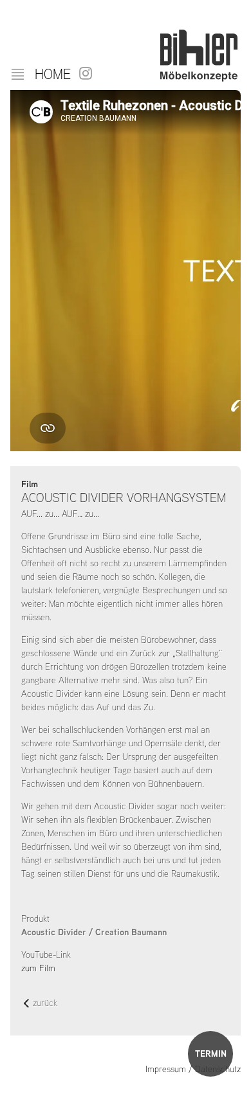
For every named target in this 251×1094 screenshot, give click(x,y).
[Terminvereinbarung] (210, 1054)
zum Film (38, 968)
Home (53, 74)
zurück (45, 1003)
